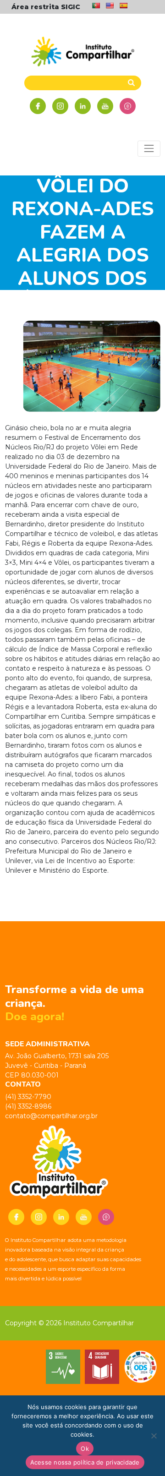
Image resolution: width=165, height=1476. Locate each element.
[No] (153, 1435)
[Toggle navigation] (149, 149)
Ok (85, 1448)
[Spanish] (123, 5)
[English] (109, 5)
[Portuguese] (96, 5)
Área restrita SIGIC (45, 7)
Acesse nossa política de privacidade (85, 1462)
